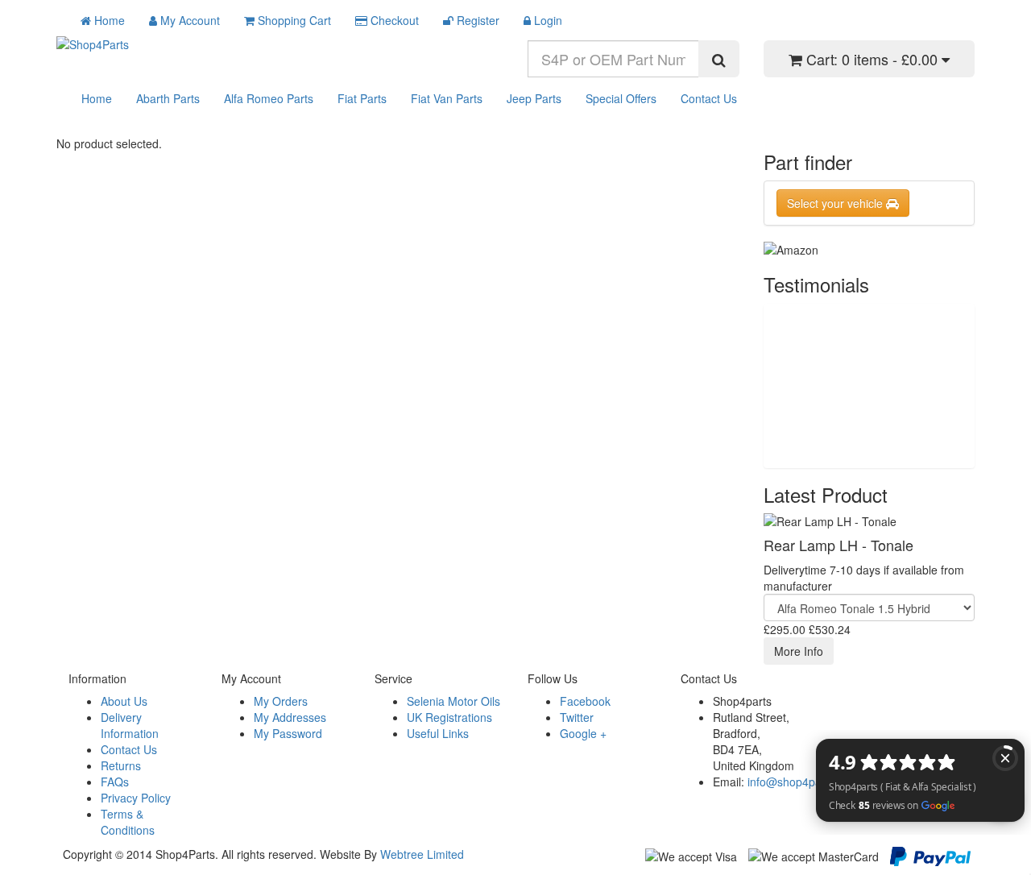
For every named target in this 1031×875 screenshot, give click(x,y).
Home (96, 98)
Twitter (577, 717)
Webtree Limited (422, 854)
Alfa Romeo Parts (268, 98)
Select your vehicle (836, 203)
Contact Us (709, 98)
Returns (121, 765)
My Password (288, 733)
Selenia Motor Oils (453, 701)
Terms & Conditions (128, 822)
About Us (124, 701)
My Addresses (290, 717)
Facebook (585, 701)
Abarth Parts (168, 98)
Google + (583, 733)
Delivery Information (130, 725)
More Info (798, 651)
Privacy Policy (136, 798)
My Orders (281, 701)
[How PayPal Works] (930, 855)
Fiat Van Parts (446, 98)
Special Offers (621, 98)
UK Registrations (449, 717)
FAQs (115, 781)
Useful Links (438, 733)
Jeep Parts (534, 98)
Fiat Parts (362, 98)
